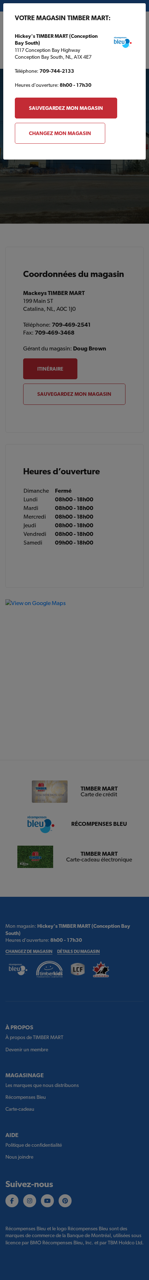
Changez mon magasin (60, 133)
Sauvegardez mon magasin (66, 108)
